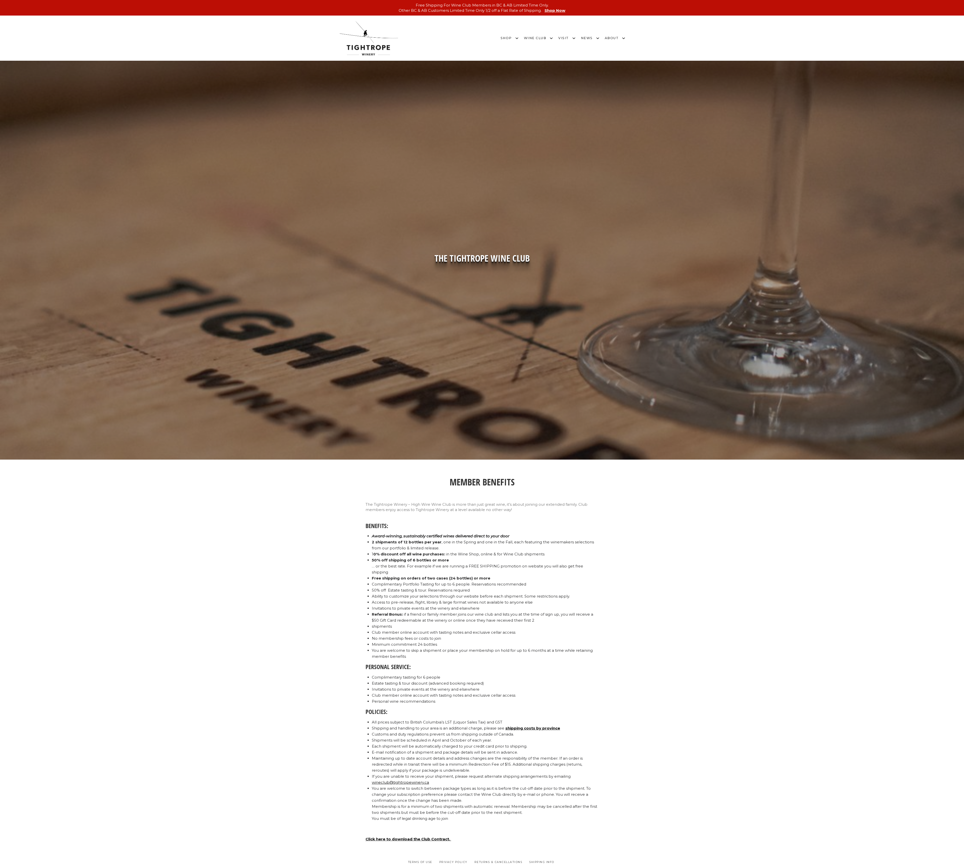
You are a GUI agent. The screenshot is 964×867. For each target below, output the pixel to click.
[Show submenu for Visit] (574, 37)
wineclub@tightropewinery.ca (400, 782)
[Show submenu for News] (598, 37)
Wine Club (535, 38)
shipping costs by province (532, 728)
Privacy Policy (453, 862)
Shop (506, 38)
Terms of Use (420, 862)
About (612, 38)
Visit (563, 38)
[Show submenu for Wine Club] (551, 37)
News (587, 38)
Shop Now (555, 10)
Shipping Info (541, 862)
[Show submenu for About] (624, 37)
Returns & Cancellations (498, 862)
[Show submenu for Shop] (517, 37)
